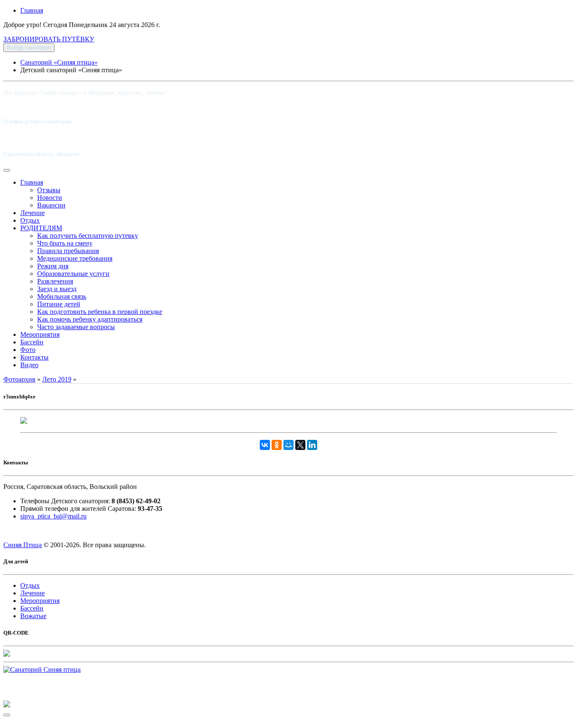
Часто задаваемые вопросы (76, 326)
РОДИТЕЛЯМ (41, 228)
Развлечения (55, 281)
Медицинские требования (74, 258)
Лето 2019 (56, 379)
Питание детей (58, 304)
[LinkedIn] (312, 445)
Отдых (30, 220)
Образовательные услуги (73, 273)
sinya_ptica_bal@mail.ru (53, 516)
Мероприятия (40, 334)
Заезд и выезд (56, 288)
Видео (29, 364)
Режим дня (52, 266)
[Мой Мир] (288, 445)
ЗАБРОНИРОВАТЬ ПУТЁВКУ (48, 39)
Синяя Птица (22, 544)
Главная (31, 10)
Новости (49, 197)
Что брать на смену (65, 243)
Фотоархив (19, 379)
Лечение (32, 212)
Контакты (34, 357)
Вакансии (51, 205)
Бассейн (32, 342)
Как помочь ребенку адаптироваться (89, 319)
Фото (27, 349)
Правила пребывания (68, 250)
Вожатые (33, 615)
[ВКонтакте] (265, 445)
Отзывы (48, 190)
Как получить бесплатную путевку (87, 235)
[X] (300, 445)
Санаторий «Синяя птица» (59, 62)
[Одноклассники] (277, 445)
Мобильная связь (61, 296)
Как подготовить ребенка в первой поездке (99, 311)
